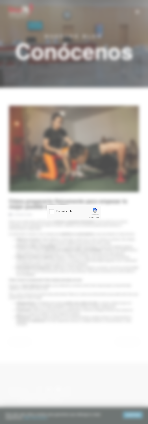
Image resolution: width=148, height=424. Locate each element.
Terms (97, 217)
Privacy (91, 217)
